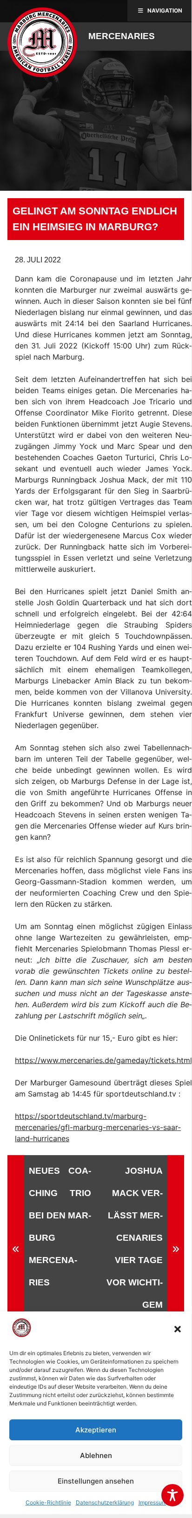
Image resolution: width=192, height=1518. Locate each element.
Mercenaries (121, 36)
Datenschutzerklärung (105, 1502)
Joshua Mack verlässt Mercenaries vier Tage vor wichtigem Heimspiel (134, 1249)
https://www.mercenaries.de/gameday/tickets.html (103, 1060)
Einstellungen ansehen (96, 1481)
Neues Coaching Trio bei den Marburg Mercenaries (60, 1226)
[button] (177, 1329)
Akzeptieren (95, 1429)
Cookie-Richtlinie (48, 1502)
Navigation (164, 10)
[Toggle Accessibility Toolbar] (172, 1495)
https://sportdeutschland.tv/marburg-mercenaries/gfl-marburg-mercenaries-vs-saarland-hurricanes (98, 1127)
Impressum (152, 1502)
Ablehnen (96, 1455)
